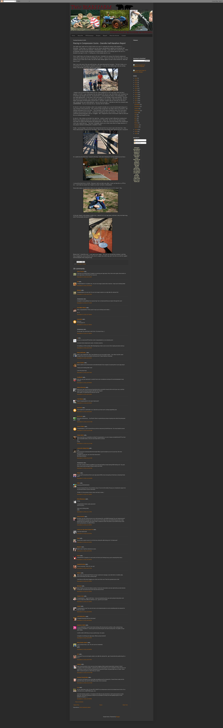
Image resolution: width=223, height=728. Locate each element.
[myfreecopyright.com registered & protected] (141, 66)
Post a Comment (79, 702)
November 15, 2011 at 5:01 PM (84, 551)
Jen (78, 654)
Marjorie (79, 547)
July (135, 114)
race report (79, 263)
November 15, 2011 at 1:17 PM (84, 511)
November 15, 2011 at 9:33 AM (84, 403)
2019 (136, 86)
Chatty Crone (80, 596)
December (137, 104)
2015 (136, 94)
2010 (136, 129)
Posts (136, 140)
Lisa (78, 687)
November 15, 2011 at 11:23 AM (84, 458)
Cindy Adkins (80, 435)
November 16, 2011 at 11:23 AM (84, 682)
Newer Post (76, 705)
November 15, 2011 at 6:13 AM (84, 277)
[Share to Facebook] (82, 262)
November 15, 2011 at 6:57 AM (84, 294)
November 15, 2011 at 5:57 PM (84, 568)
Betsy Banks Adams (82, 642)
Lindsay (79, 664)
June (135, 116)
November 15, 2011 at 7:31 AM (84, 303)
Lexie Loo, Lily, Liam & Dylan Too (85, 529)
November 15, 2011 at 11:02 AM (84, 430)
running (84, 263)
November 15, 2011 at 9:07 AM (84, 372)
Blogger (118, 716)
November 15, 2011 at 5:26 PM (84, 559)
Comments (138, 143)
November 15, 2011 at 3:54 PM (84, 533)
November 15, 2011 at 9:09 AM (84, 382)
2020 (136, 84)
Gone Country (80, 362)
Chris (78, 483)
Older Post (125, 705)
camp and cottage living (83, 448)
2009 (136, 131)
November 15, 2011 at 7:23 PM (84, 591)
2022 (136, 80)
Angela (79, 606)
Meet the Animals (114, 35)
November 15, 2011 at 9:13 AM (84, 394)
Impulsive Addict (81, 625)
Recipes (98, 35)
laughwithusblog (81, 564)
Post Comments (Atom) (85, 707)
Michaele (79, 586)
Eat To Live (79, 416)
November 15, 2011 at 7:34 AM (84, 314)
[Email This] (77, 262)
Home (73, 35)
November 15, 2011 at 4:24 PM (84, 542)
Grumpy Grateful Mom (82, 677)
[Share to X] (81, 262)
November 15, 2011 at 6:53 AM (84, 285)
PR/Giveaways (89, 35)
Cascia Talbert (80, 426)
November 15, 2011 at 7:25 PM (84, 601)
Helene (79, 573)
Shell (78, 538)
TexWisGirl (79, 377)
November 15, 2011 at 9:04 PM (84, 637)
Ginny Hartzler (80, 516)
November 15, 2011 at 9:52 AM (84, 411)
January (136, 127)
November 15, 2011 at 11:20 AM (84, 443)
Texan (78, 473)
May (135, 118)
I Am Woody (80, 399)
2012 (136, 100)
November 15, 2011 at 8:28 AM (84, 358)
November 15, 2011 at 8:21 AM (84, 348)
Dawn (78, 555)
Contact (124, 35)
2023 (136, 78)
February (136, 125)
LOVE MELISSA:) (81, 616)
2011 (136, 102)
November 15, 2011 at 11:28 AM (84, 468)
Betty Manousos (81, 499)
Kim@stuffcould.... (81, 352)
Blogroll (105, 35)
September (137, 110)
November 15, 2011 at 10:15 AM (84, 421)
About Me (80, 35)
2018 (136, 88)
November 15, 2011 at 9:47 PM (84, 659)
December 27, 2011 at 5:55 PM (84, 698)
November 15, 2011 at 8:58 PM (84, 620)
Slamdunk (79, 407)
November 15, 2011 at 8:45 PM (84, 611)
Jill (77, 281)
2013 (136, 98)
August (136, 112)
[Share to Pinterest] (84, 262)
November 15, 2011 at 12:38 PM (84, 478)
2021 (136, 82)
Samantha (79, 319)
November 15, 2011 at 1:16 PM (84, 494)
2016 (136, 92)
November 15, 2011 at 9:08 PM (84, 649)
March (136, 122)
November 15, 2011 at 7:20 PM (84, 581)
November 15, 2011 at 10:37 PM (84, 672)
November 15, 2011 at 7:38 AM (84, 324)
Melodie (79, 290)
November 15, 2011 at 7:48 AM (84, 333)
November (137, 106)
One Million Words (81, 307)
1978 (136, 133)
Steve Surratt (80, 271)
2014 (136, 96)
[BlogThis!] (79, 262)
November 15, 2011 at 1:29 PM (84, 525)
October (136, 108)
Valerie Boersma (81, 387)
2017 (136, 90)
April (135, 120)
